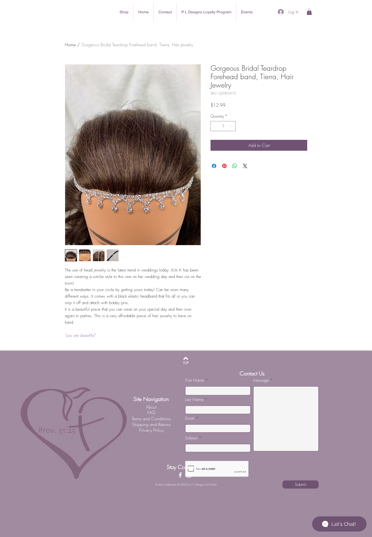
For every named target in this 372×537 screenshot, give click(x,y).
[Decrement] (214, 126)
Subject (191, 438)
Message (261, 380)
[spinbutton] (223, 126)
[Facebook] (180, 475)
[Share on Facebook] (214, 166)
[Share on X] (245, 166)
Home (70, 45)
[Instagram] (188, 475)
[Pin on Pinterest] (224, 166)
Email (189, 418)
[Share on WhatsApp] (234, 166)
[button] (309, 12)
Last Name (194, 400)
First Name (194, 380)
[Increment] (231, 126)
